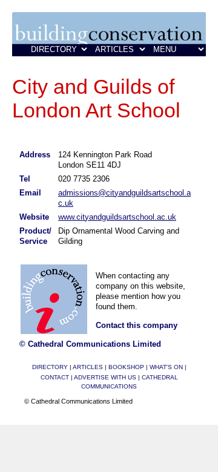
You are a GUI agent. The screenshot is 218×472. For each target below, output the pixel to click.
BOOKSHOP (126, 367)
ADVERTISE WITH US (105, 377)
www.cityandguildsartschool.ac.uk (117, 216)
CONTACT (55, 377)
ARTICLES (88, 367)
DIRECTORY (50, 367)
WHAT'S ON (166, 367)
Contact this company (136, 325)
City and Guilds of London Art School (96, 98)
